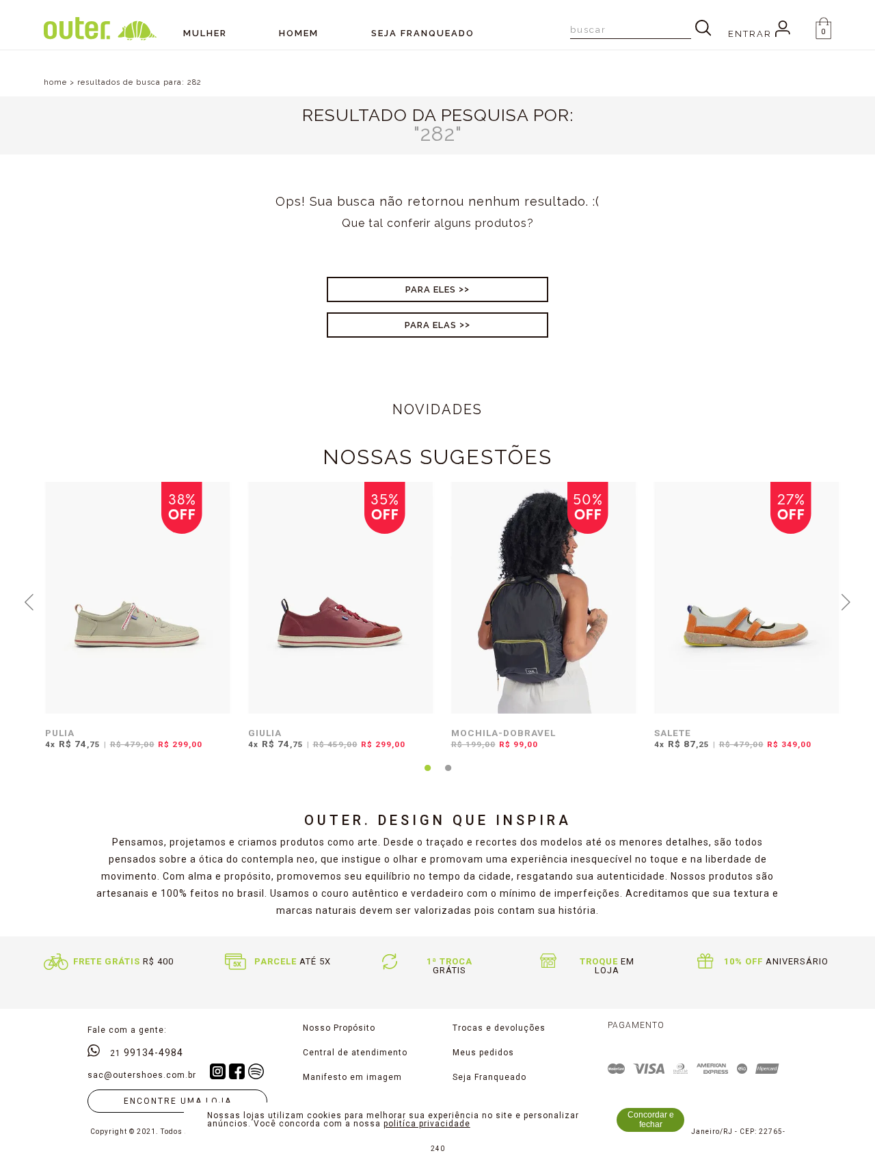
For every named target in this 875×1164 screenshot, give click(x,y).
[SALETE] (746, 597)
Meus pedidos (483, 1052)
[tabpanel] (134, 624)
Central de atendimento (355, 1052)
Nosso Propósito (339, 1028)
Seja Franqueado (489, 1077)
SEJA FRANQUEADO (422, 33)
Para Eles (430, 289)
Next (846, 601)
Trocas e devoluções (499, 1028)
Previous (29, 601)
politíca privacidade (426, 1123)
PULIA (60, 732)
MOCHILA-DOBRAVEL (503, 732)
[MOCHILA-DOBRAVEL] (543, 597)
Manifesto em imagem (352, 1077)
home (55, 82)
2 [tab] (448, 776)
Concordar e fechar (651, 1119)
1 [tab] (427, 776)
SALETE (672, 732)
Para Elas (431, 325)
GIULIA (265, 732)
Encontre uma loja (178, 1101)
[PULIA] (137, 597)
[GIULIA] (340, 597)
